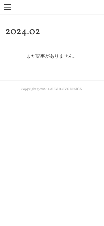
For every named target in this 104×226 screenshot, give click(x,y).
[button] (7, 6)
